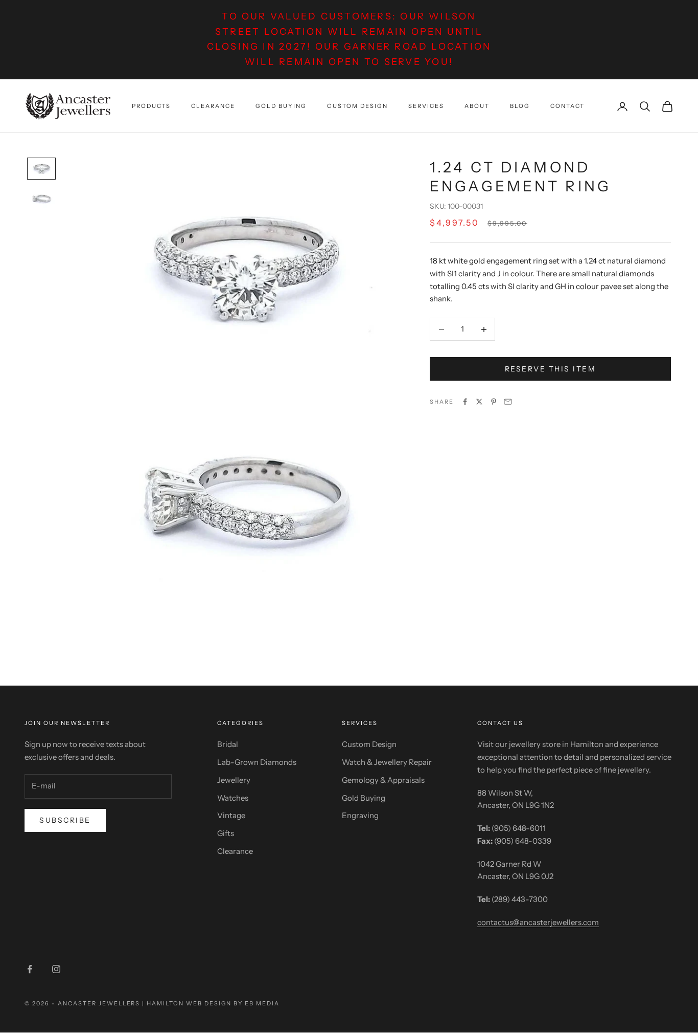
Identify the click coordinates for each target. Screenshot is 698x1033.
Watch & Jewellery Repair (387, 762)
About (477, 105)
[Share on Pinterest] (494, 402)
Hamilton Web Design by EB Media (213, 1003)
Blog (520, 105)
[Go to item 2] (41, 199)
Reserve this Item (550, 368)
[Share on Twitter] (479, 402)
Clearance (213, 105)
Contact (567, 105)
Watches (232, 798)
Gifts (225, 833)
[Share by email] (508, 402)
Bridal (227, 744)
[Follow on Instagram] (56, 969)
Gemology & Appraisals (383, 780)
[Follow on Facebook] (30, 969)
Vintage (231, 815)
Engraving (360, 815)
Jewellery (233, 780)
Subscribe (65, 820)
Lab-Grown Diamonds (256, 762)
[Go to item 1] (41, 169)
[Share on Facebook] (465, 402)
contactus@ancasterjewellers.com (538, 922)
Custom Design (357, 105)
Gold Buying (281, 105)
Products (151, 105)
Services (426, 105)
